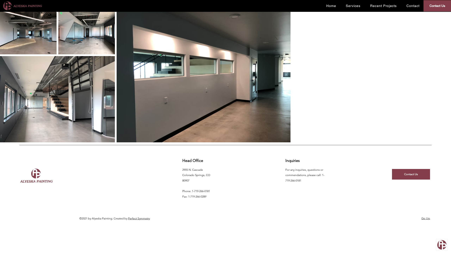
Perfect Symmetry (139, 218)
